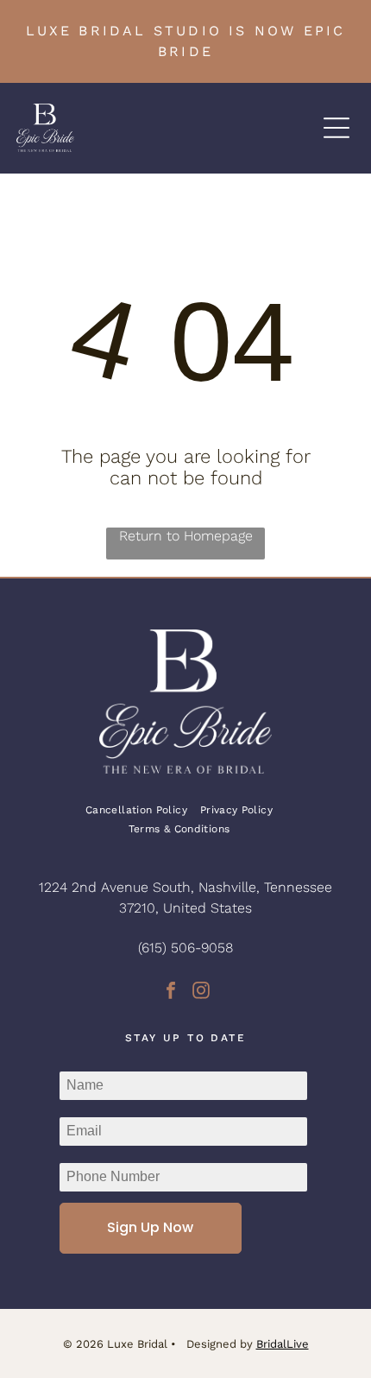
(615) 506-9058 (185, 947)
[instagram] (201, 992)
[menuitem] (142, 809)
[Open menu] (336, 128)
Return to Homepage (186, 536)
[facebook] (171, 992)
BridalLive (282, 1343)
